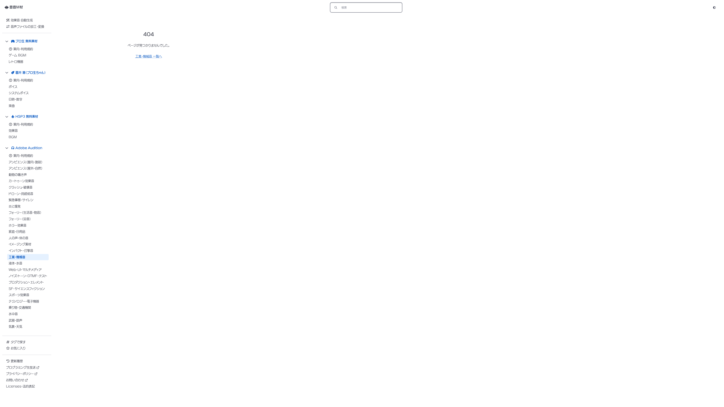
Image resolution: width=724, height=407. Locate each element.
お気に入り (18, 348)
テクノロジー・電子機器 (24, 301)
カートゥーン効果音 (21, 180)
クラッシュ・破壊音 (20, 187)
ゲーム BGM (17, 55)
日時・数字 (15, 99)
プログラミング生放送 (21, 367)
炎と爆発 (15, 206)
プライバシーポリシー (20, 373)
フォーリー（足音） (20, 218)
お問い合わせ (15, 380)
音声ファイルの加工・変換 (27, 26)
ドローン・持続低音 (21, 193)
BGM (13, 136)
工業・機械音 (17, 257)
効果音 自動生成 (22, 20)
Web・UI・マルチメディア (25, 269)
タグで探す (18, 342)
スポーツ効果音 (19, 294)
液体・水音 (15, 263)
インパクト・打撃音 (21, 250)
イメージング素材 (20, 244)
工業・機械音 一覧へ (148, 56)
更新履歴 (17, 361)
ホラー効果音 (17, 225)
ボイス (13, 86)
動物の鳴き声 (18, 174)
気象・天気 (15, 326)
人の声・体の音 (18, 237)
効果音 (13, 130)
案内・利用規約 (23, 48)
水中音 (13, 313)
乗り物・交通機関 (20, 307)
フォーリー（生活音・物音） (25, 212)
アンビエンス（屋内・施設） (26, 162)
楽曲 (12, 105)
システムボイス (19, 92)
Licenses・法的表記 (20, 386)
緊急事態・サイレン (21, 199)
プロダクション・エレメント (26, 282)
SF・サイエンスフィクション (27, 288)
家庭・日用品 (17, 231)
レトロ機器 (16, 61)
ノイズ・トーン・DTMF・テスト (28, 275)
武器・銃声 (15, 320)
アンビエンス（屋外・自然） (26, 168)
